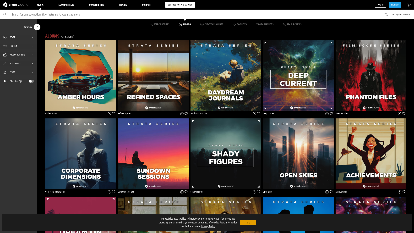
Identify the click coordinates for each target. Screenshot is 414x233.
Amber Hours (51, 113)
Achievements (341, 191)
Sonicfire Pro (96, 4)
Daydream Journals (199, 113)
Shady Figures (197, 191)
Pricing (123, 4)
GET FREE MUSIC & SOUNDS (180, 4)
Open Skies (267, 191)
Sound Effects (66, 4)
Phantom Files (342, 113)
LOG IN (380, 4)
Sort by (400, 14)
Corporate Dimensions (55, 191)
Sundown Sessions (126, 191)
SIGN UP (394, 4)
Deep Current (268, 113)
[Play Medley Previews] (109, 113)
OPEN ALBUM (81, 75)
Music (40, 4)
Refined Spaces (124, 113)
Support (146, 4)
